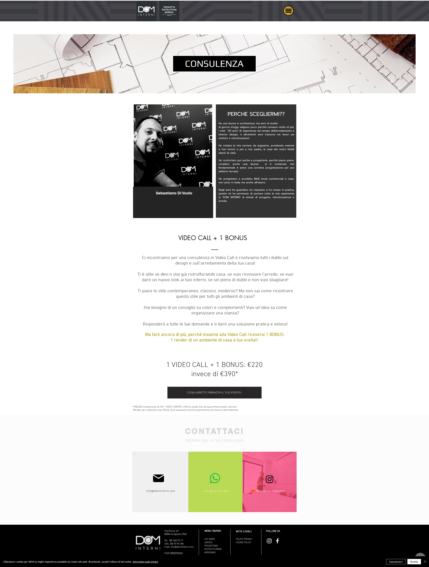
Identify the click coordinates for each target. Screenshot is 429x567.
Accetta (414, 561)
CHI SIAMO (209, 539)
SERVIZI (208, 542)
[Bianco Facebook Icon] (277, 541)
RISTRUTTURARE (213, 549)
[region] (173, 163)
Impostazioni (396, 561)
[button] (288, 11)
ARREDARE (210, 552)
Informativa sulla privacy (145, 561)
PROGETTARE (211, 546)
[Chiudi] (425, 561)
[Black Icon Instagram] (269, 479)
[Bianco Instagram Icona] (269, 541)
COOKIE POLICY (243, 542)
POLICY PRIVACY (244, 539)
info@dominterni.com (160, 490)
